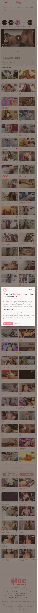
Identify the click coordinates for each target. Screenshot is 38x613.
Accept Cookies (8, 323)
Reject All (17, 323)
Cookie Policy (15, 319)
